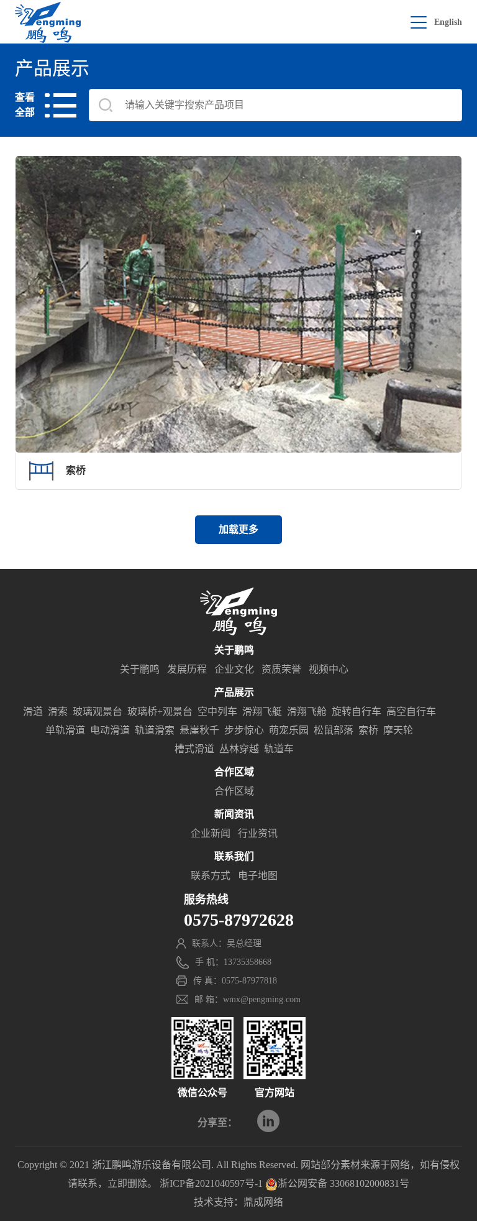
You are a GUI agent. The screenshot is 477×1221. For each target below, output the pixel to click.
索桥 (368, 730)
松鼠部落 (333, 730)
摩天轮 (398, 730)
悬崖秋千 (199, 730)
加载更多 (238, 529)
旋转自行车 (356, 711)
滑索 (58, 711)
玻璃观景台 (97, 711)
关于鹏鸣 (140, 669)
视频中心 (328, 669)
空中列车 (217, 711)
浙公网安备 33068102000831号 (343, 1183)
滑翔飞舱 (307, 711)
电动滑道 (110, 730)
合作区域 (234, 791)
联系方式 (210, 875)
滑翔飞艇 (262, 711)
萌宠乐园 (289, 730)
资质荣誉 (281, 669)
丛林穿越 (239, 749)
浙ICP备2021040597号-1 (211, 1183)
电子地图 (258, 875)
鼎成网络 (263, 1202)
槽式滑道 (194, 749)
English (448, 22)
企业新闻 (210, 833)
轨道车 (279, 749)
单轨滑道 (65, 730)
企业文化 (234, 669)
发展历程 (187, 669)
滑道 (33, 711)
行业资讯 (258, 833)
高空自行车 (411, 711)
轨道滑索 (155, 730)
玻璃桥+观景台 (160, 711)
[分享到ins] (268, 1121)
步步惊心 (244, 730)
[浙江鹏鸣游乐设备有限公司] (48, 22)
